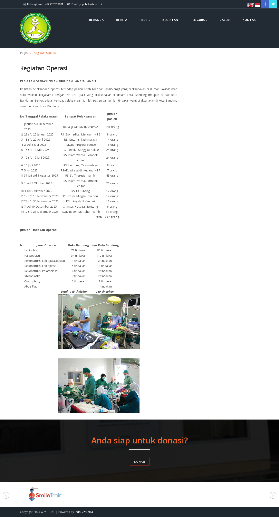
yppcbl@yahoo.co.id (91, 4)
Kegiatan (170, 20)
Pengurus (199, 20)
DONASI (139, 461)
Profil (145, 20)
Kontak (249, 20)
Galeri (225, 20)
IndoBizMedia (84, 512)
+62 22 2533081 (54, 4)
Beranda (96, 20)
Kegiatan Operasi (45, 53)
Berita (121, 20)
